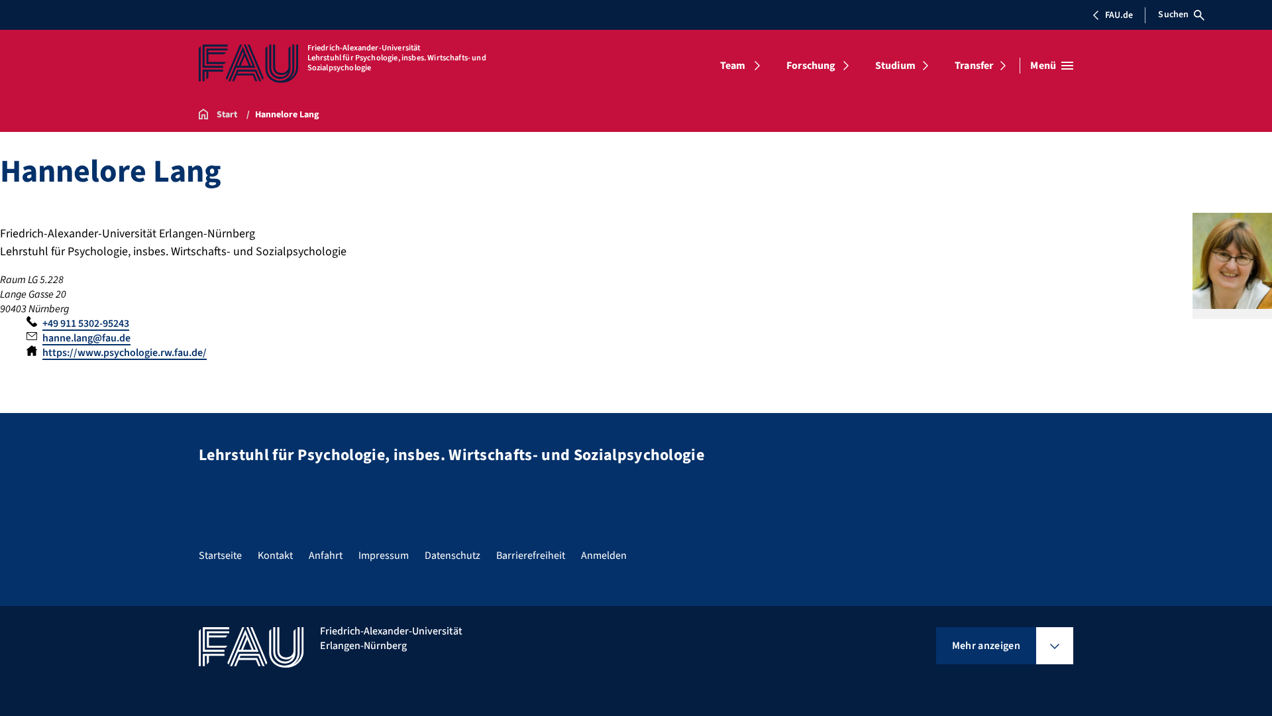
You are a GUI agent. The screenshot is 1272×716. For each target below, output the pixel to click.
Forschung (810, 65)
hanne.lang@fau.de (86, 338)
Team (733, 65)
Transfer (974, 65)
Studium (895, 65)
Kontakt (275, 555)
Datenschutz (452, 555)
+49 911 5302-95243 (85, 323)
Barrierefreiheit (530, 555)
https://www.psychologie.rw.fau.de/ (124, 352)
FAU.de (1119, 15)
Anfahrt (326, 555)
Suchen (1173, 14)
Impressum (383, 555)
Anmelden (604, 555)
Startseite (220, 555)
